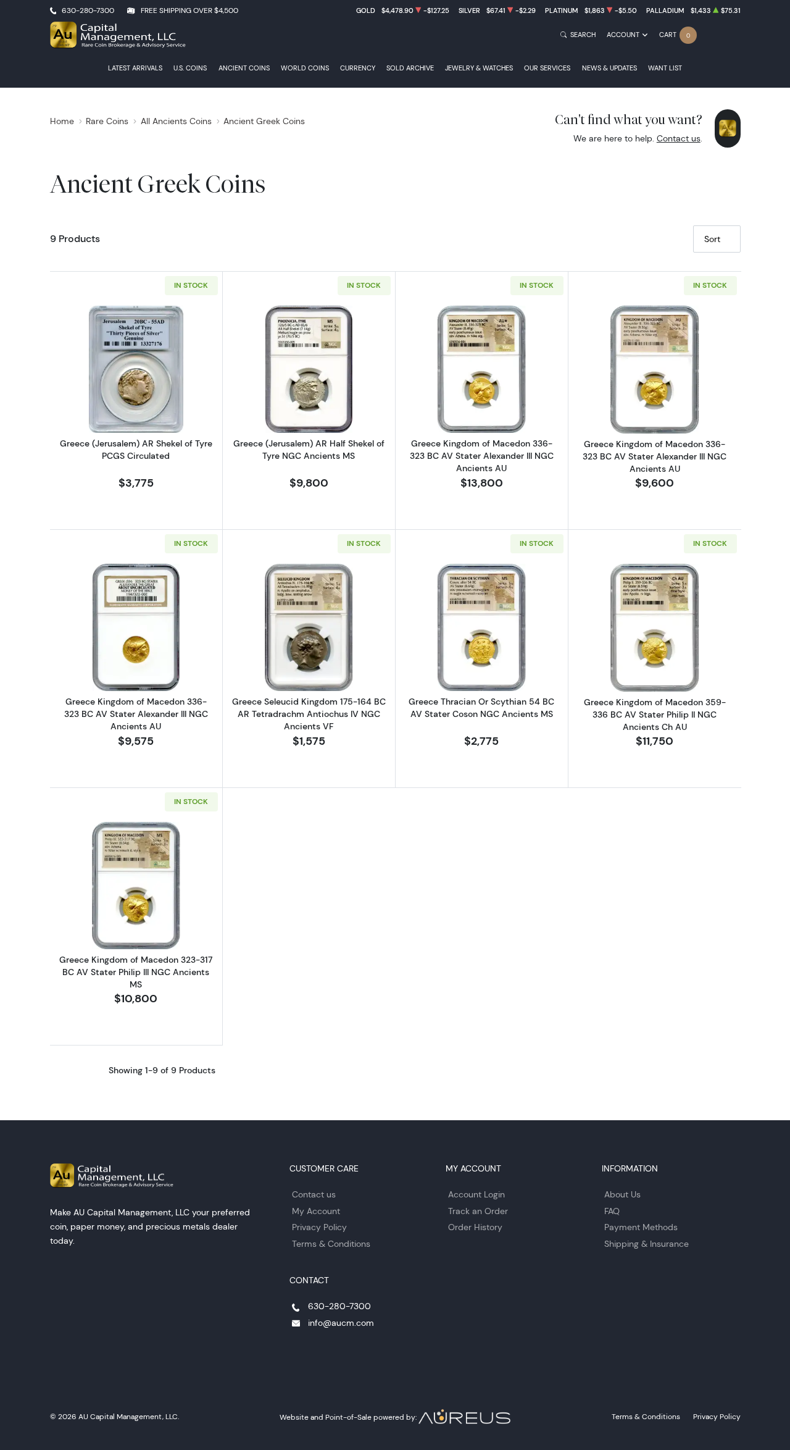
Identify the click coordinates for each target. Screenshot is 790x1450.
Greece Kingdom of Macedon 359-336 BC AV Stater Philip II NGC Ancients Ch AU (655, 714)
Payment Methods (641, 1227)
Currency (357, 68)
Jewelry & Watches (479, 68)
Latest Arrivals (135, 68)
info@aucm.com (341, 1322)
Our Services (547, 68)
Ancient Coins (244, 68)
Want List (665, 68)
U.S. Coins (190, 68)
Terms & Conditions (331, 1243)
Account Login (476, 1194)
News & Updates (609, 68)
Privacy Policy (319, 1227)
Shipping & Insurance (646, 1243)
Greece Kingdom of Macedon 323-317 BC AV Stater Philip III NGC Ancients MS (135, 972)
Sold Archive (410, 68)
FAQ (612, 1211)
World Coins (305, 68)
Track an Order (478, 1211)
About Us (622, 1194)
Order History (475, 1227)
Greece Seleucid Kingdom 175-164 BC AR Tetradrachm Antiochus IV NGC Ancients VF (309, 714)
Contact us (679, 138)
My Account (316, 1211)
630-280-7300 (88, 10)
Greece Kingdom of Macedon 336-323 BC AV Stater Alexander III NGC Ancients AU (482, 456)
